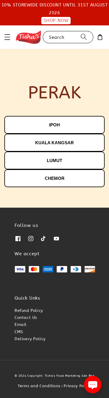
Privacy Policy (77, 386)
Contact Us (26, 317)
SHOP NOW (56, 20)
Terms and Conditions (39, 386)
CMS (19, 331)
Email (21, 324)
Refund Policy (29, 310)
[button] (7, 37)
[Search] (83, 37)
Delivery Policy (30, 338)
